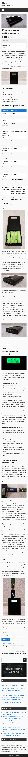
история (3, 695)
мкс (18, 695)
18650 (6, 635)
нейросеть (4, 697)
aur (12, 685)
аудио (22, 690)
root (5, 688)
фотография (12, 702)
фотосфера (19, 702)
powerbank (11, 635)
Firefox (16, 685)
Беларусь (4, 690)
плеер (12, 697)
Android (4, 685)
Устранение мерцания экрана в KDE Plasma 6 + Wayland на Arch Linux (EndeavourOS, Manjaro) (13, 719)
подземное (18, 697)
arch (9, 685)
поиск (22, 697)
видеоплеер (12, 693)
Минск (10, 690)
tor (15, 688)
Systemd (12, 688)
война (15, 693)
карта (6, 695)
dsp (14, 685)
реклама (9, 699)
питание (24, 635)
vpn (21, 688)
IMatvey (4, 3)
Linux (20, 685)
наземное (23, 695)
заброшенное (20, 693)
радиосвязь (4, 699)
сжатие (19, 699)
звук (25, 693)
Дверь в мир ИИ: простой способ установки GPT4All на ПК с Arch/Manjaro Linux (14, 729)
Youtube (24, 688)
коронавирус (11, 695)
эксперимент (4, 704)
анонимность (16, 690)
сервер (13, 699)
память (8, 697)
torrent (17, 688)
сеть (16, 699)
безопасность (5, 693)
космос (15, 695)
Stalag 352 (9, 688)
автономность (17, 635)
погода (14, 697)
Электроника (5, 639)
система (4, 702)
